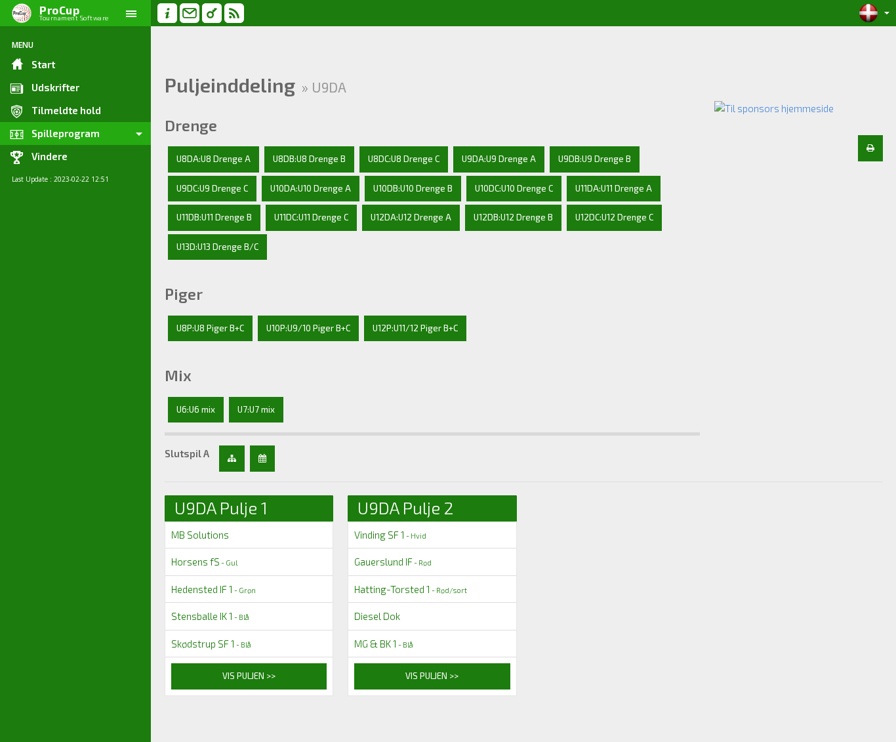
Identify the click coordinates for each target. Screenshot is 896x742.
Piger (184, 294)
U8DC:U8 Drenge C (403, 159)
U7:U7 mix (256, 409)
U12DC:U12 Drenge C (614, 217)
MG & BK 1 (383, 643)
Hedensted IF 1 (213, 589)
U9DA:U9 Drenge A (499, 159)
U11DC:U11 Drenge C (311, 217)
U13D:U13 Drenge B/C (217, 246)
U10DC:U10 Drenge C (514, 188)
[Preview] (870, 148)
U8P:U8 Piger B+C (210, 328)
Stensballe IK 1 (210, 616)
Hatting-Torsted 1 (410, 589)
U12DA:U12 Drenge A (411, 217)
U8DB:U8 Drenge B (309, 159)
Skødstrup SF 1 (211, 643)
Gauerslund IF (393, 561)
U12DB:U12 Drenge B (513, 217)
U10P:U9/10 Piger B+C (308, 328)
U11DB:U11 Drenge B (214, 217)
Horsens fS (204, 561)
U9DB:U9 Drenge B (594, 159)
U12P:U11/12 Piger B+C (415, 328)
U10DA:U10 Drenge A (310, 188)
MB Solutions (200, 535)
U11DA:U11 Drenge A (613, 188)
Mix (178, 375)
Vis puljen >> (248, 675)
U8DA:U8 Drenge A (213, 159)
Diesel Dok (377, 616)
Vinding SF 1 (390, 535)
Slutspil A (187, 453)
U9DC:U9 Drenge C (212, 188)
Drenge (191, 125)
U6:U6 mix (195, 409)
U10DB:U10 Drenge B (413, 188)
